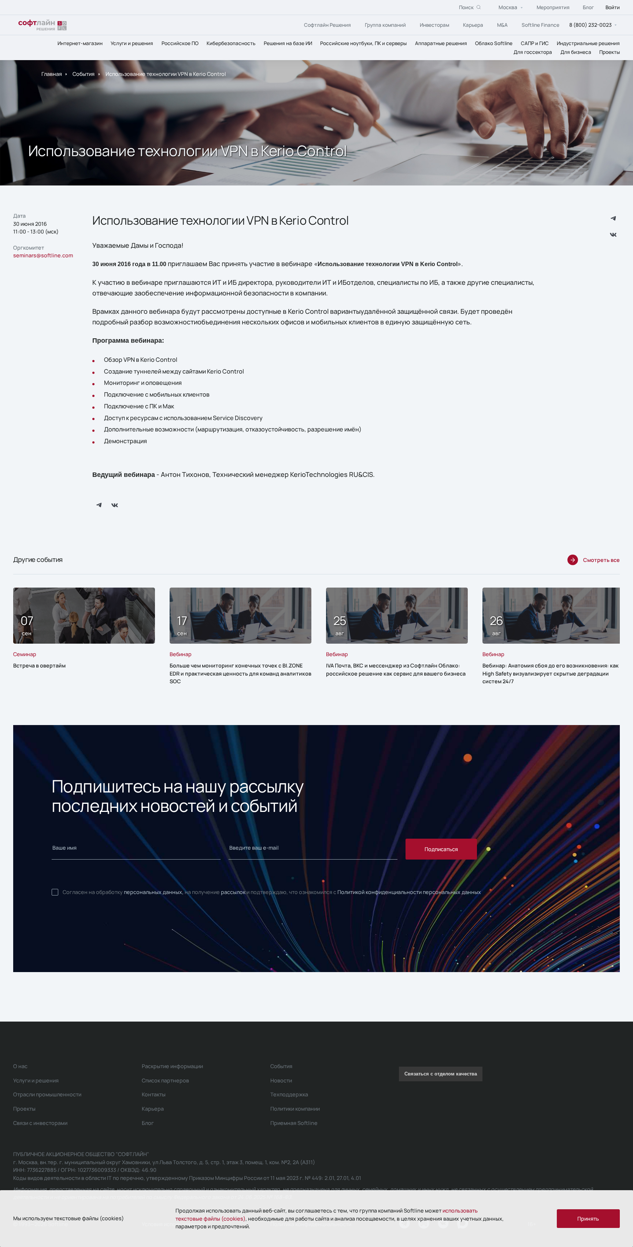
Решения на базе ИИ (288, 43)
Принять (588, 1218)
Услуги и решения (132, 43)
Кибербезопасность (231, 43)
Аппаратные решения (441, 43)
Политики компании (295, 1108)
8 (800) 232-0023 (590, 24)
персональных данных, (154, 892)
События (84, 74)
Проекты (609, 52)
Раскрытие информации (172, 1066)
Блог (588, 7)
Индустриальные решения (588, 43)
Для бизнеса (575, 52)
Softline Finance (540, 25)
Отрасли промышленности (47, 1094)
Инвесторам (434, 25)
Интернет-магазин (80, 43)
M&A (502, 25)
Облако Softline (493, 43)
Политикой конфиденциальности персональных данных (409, 892)
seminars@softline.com (43, 255)
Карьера (473, 25)
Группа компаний (385, 25)
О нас (20, 1066)
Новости (281, 1080)
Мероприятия (553, 7)
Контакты (154, 1094)
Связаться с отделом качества (440, 1074)
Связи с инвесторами (40, 1122)
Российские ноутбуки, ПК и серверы (363, 43)
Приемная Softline (294, 1122)
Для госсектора (533, 52)
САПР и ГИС (535, 43)
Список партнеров (165, 1080)
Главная (51, 74)
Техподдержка (289, 1094)
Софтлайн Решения (327, 25)
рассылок (233, 892)
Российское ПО (180, 43)
